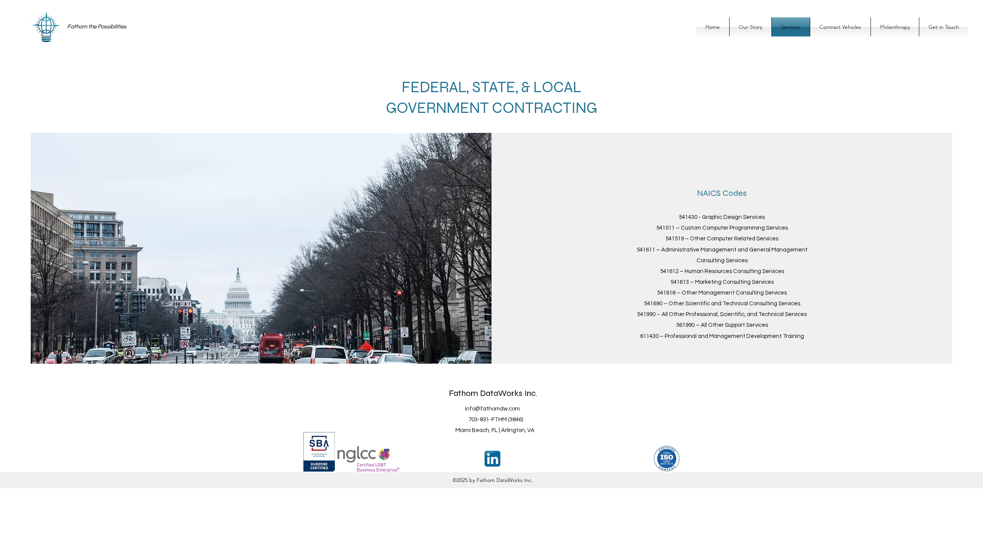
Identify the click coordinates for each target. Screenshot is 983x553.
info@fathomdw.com (492, 409)
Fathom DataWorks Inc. (493, 393)
